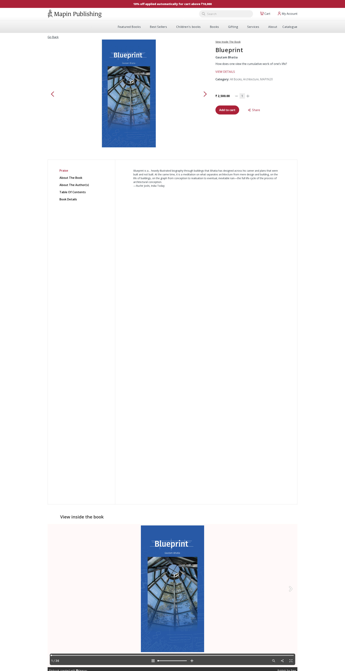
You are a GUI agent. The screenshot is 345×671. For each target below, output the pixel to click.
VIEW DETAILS (225, 72)
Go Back (53, 37)
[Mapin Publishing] (75, 13)
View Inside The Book (228, 41)
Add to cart (227, 110)
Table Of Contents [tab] (72, 192)
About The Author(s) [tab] (74, 185)
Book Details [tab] (68, 199)
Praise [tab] (63, 171)
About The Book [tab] (70, 178)
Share (255, 110)
